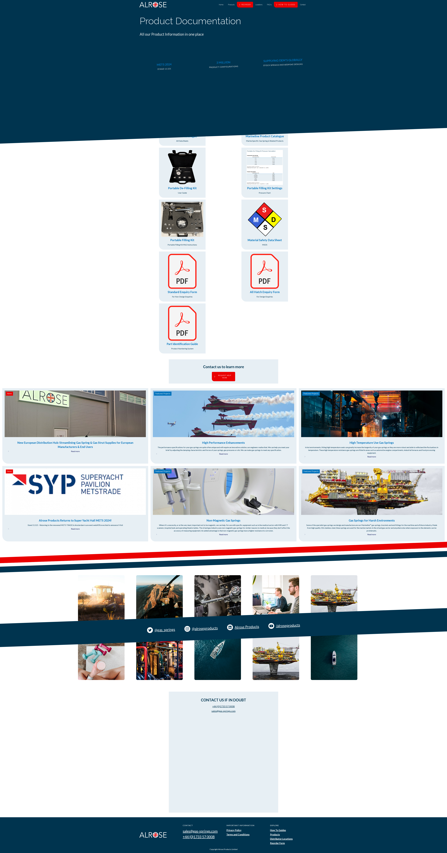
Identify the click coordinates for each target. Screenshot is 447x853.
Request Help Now (224, 376)
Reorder (246, 5)
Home (221, 5)
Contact (303, 5)
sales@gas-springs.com (223, 711)
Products (231, 5)
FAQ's (269, 5)
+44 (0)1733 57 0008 (223, 706)
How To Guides (278, 830)
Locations (258, 5)
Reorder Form (277, 843)
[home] (153, 5)
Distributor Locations (281, 838)
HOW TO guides (287, 5)
